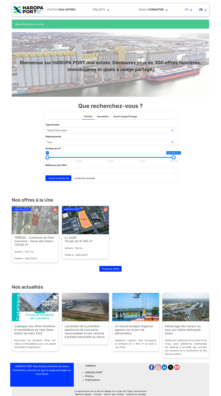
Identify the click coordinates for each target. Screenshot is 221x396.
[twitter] (171, 369)
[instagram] (158, 369)
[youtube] (177, 369)
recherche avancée (84, 178)
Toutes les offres (110, 268)
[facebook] (152, 369)
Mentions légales (83, 394)
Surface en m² (53, 148)
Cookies (98, 394)
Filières (89, 376)
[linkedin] (164, 369)
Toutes (61, 9)
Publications (92, 379)
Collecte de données (136, 394)
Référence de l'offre (56, 165)
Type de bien (52, 124)
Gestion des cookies (114, 394)
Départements (53, 136)
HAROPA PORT (94, 372)
